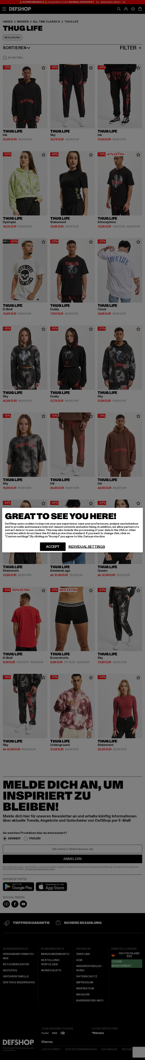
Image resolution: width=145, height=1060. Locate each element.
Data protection (94, 536)
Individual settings (86, 546)
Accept (53, 546)
